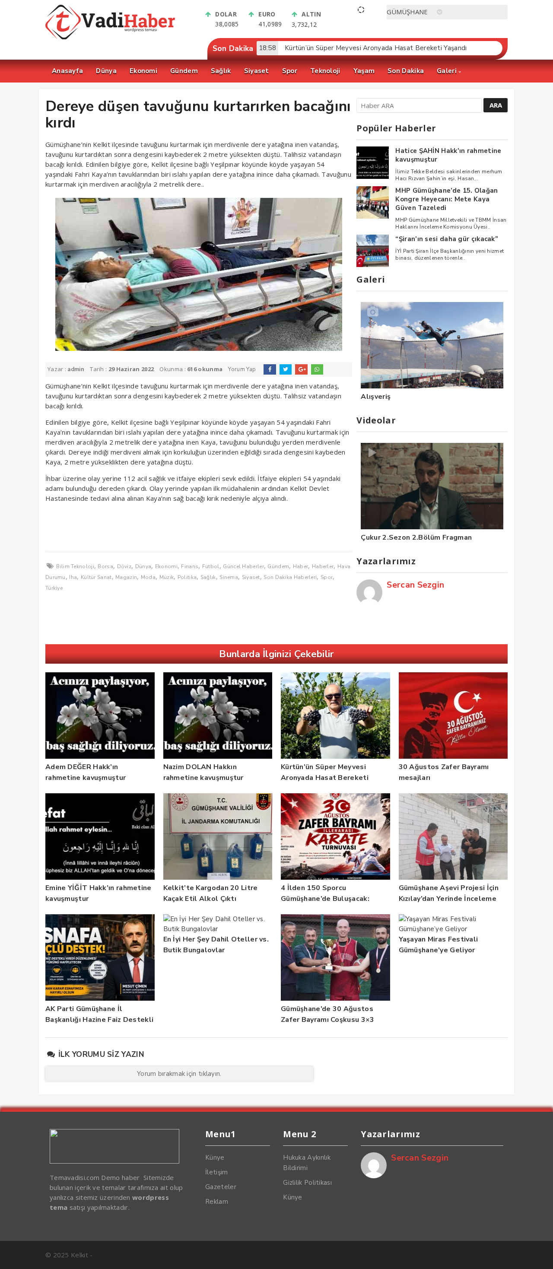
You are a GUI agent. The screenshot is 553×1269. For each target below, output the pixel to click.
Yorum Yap (242, 369)
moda (148, 577)
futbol (210, 566)
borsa (105, 566)
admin (75, 369)
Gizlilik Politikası (307, 1182)
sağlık (208, 577)
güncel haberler (243, 566)
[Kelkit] (110, 37)
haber (300, 566)
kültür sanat (96, 577)
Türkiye (54, 588)
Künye (215, 1157)
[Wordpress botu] (198, 527)
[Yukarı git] (538, 1254)
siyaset (251, 577)
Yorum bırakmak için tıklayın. (179, 1073)
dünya (143, 566)
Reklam (216, 1201)
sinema (228, 577)
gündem (278, 566)
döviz (124, 566)
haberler (323, 566)
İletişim (216, 1172)
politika (187, 577)
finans (189, 566)
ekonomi (166, 566)
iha (73, 577)
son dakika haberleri (290, 577)
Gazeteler (220, 1187)
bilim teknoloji (75, 566)
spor (327, 577)
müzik (166, 577)
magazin (126, 577)
